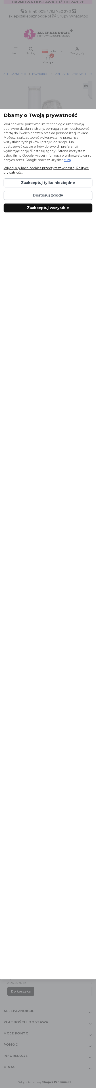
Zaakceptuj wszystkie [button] (48, 208)
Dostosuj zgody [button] (48, 195)
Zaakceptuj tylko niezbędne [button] (48, 183)
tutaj (67, 160)
